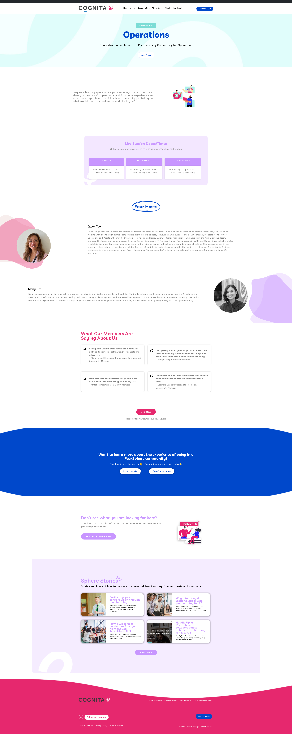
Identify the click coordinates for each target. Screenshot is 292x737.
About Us (156, 8)
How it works (129, 8)
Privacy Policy (101, 725)
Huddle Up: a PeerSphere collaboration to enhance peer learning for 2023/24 (190, 627)
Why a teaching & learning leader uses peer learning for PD (189, 600)
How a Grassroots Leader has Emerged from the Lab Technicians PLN (123, 627)
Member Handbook (173, 8)
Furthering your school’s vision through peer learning (125, 599)
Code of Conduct (86, 725)
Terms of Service (116, 725)
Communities (144, 8)
